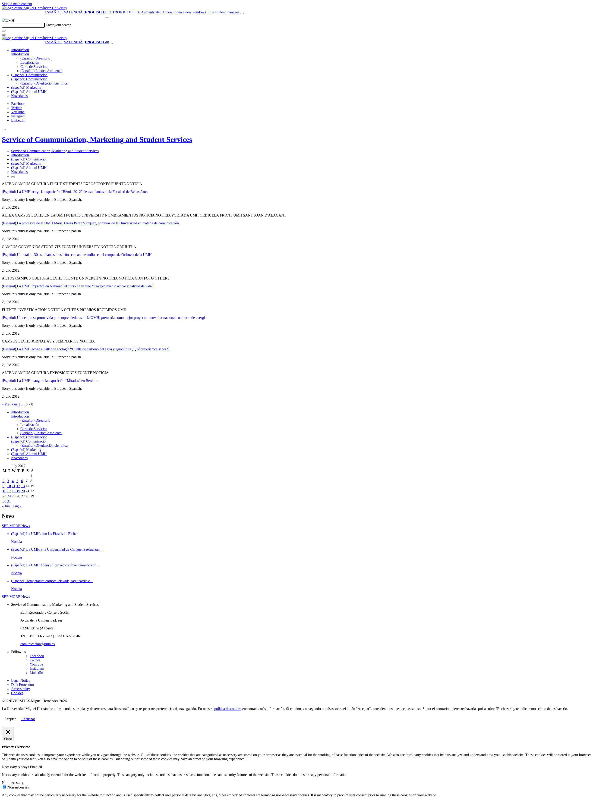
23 (4, 496)
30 (4, 501)
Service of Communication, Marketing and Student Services (97, 139)
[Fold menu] (111, 43)
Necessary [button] (10, 767)
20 (23, 491)
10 (9, 486)
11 (13, 486)
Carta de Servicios (33, 67)
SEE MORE (16, 526)
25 (14, 496)
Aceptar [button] (10, 719)
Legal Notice (20, 680)
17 (9, 491)
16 (4, 491)
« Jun (6, 506)
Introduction (20, 50)
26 (18, 496)
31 (9, 501)
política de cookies (227, 709)
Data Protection (22, 685)
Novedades (19, 96)
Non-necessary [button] (13, 783)
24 (9, 496)
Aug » (17, 506)
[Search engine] (242, 13)
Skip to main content (17, 4)
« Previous (9, 404)
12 (18, 486)
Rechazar (28, 719)
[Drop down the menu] (109, 17)
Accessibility (20, 689)
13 (23, 486)
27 (23, 496)
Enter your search (58, 25)
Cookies (17, 693)
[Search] (4, 30)
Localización (29, 62)
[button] (20, 54)
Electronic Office (121, 12)
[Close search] (4, 35)
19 (18, 491)
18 (14, 491)
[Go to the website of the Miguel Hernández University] (34, 8)
